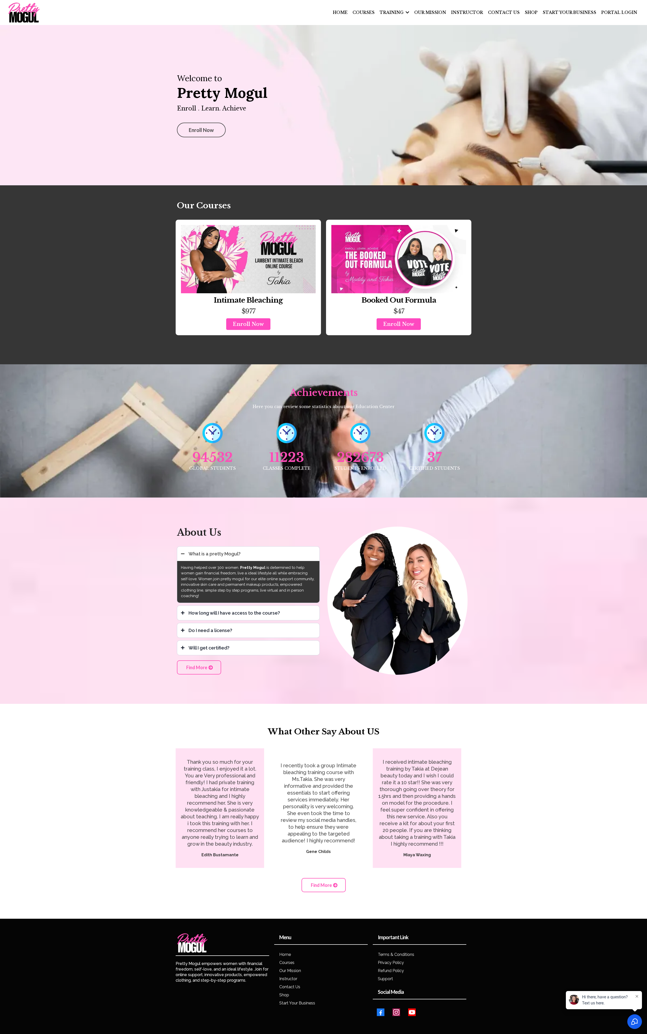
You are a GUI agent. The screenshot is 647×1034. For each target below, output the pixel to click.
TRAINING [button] (392, 12)
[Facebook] (380, 1012)
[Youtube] (412, 1012)
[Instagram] (396, 1012)
